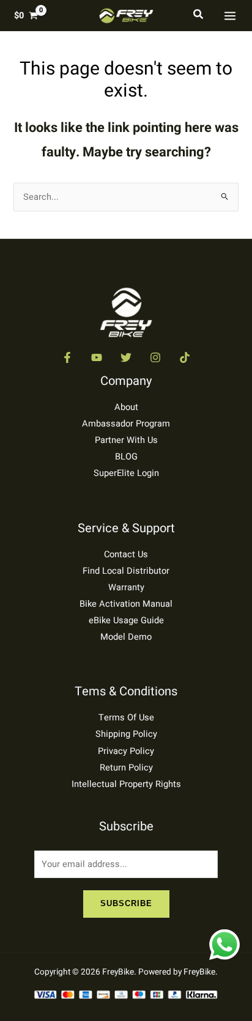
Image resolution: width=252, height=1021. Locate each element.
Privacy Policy (126, 751)
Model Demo (126, 637)
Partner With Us (126, 440)
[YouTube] (96, 357)
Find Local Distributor (126, 571)
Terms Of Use (126, 717)
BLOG (126, 456)
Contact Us (126, 554)
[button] (198, 15)
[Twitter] (126, 357)
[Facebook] (67, 357)
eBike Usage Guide (126, 620)
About (126, 407)
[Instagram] (155, 357)
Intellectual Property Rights (126, 784)
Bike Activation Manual (126, 604)
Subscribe (126, 903)
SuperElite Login (126, 473)
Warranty (126, 587)
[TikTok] (184, 357)
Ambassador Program (126, 423)
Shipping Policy (126, 734)
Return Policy (126, 767)
